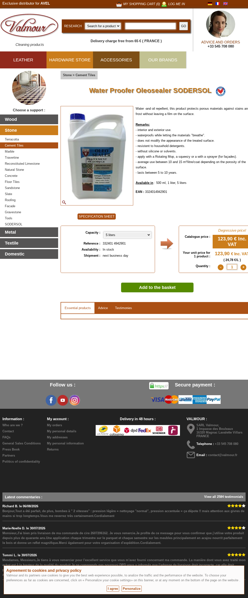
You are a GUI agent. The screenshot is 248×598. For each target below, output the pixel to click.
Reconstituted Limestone (22, 163)
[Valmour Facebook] (51, 400)
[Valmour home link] (29, 26)
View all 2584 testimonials (223, 497)
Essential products (78, 308)
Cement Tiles (14, 145)
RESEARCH (73, 26)
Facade (10, 206)
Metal (10, 232)
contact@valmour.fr (222, 455)
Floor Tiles (12, 182)
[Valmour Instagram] (74, 400)
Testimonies (123, 308)
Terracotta (12, 139)
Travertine (12, 157)
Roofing (10, 200)
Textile (11, 243)
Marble (9, 151)
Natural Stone (14, 170)
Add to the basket (157, 287)
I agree (113, 588)
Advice (103, 308)
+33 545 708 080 (221, 46)
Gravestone (13, 212)
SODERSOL (13, 224)
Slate (8, 194)
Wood (11, 119)
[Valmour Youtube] (63, 400)
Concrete (11, 176)
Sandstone (12, 188)
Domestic (14, 254)
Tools (8, 218)
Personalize (131, 588)
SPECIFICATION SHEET (97, 216)
